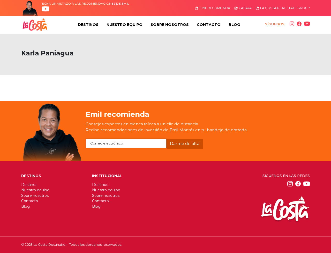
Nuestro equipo (35, 190)
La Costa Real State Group (284, 8)
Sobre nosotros (35, 195)
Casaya (245, 8)
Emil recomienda (214, 8)
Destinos (29, 184)
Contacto (29, 201)
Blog (25, 206)
